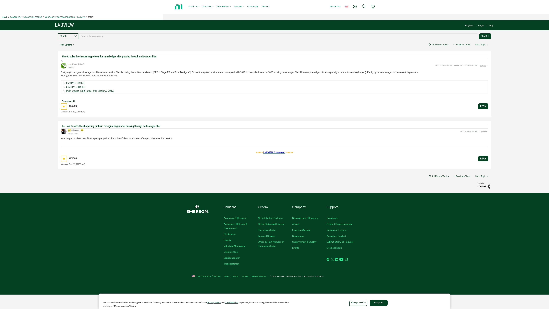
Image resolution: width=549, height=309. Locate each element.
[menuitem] (194, 7)
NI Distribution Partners (270, 217)
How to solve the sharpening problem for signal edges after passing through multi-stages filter (109, 56)
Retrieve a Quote (267, 229)
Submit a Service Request (340, 241)
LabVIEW (81, 17)
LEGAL (226, 276)
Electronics (229, 233)
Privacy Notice (214, 302)
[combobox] (277, 36)
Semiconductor (232, 257)
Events (295, 247)
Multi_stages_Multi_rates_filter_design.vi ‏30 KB (90, 91)
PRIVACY (245, 276)
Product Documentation (339, 223)
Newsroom (298, 235)
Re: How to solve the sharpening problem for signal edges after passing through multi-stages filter (111, 126)
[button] (64, 106)
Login (481, 25)
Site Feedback (334, 247)
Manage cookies (259, 276)
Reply (483, 106)
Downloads (332, 217)
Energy (227, 239)
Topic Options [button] (65, 44)
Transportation (231, 263)
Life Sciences (231, 251)
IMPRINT (235, 276)
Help (491, 25)
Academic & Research (235, 217)
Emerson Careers (301, 229)
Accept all (378, 303)
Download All (68, 101)
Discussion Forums (32, 17)
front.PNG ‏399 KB (75, 83)
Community (15, 17)
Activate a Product (336, 235)
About (295, 223)
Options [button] (483, 66)
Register (469, 25)
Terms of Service (266, 235)
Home (4, 17)
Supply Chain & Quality (304, 241)
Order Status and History (271, 223)
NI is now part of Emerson (305, 217)
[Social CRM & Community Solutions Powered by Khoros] (483, 185)
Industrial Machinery (234, 245)
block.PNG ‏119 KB (75, 87)
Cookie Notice (231, 302)
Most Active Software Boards (60, 17)
